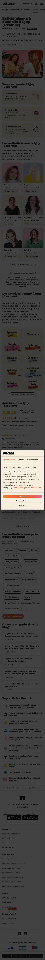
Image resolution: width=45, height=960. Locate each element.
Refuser (22, 505)
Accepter (22, 496)
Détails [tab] (21, 459)
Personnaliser (21, 501)
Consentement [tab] (9, 459)
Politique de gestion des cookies (27, 488)
